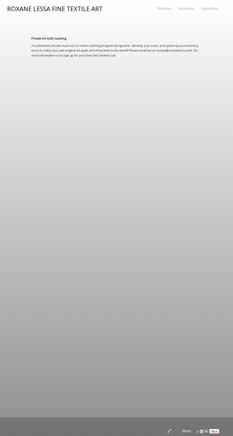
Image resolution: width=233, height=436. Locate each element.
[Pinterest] (214, 431)
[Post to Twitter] (201, 431)
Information (186, 8)
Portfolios (164, 8)
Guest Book (209, 8)
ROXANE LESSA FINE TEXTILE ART (55, 9)
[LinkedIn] (206, 431)
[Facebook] (197, 431)
